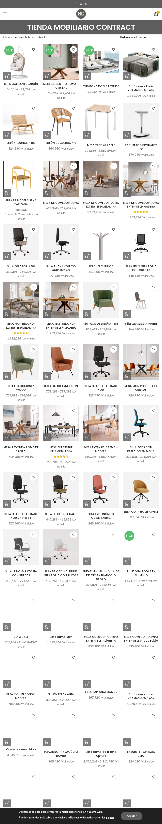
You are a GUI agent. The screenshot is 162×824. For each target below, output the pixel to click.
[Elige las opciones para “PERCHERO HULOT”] (87, 256)
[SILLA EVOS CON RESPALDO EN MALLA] (141, 423)
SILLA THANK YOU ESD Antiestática (61, 268)
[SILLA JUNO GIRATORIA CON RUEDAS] (21, 547)
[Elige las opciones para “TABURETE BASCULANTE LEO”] (127, 135)
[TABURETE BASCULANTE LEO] (141, 121)
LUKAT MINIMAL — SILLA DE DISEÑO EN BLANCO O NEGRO (101, 575)
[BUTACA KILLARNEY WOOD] (21, 362)
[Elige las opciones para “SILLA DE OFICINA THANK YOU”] (87, 376)
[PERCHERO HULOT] (101, 242)
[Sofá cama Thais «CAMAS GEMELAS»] (141, 62)
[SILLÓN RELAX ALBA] (61, 670)
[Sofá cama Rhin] (61, 613)
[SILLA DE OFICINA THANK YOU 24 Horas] (21, 490)
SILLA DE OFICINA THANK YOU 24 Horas (21, 516)
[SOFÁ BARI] (21, 613)
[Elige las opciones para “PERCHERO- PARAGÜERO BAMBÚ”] (47, 742)
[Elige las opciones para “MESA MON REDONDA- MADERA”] (7, 684)
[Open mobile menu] (5, 14)
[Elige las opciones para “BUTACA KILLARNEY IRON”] (47, 376)
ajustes (110, 818)
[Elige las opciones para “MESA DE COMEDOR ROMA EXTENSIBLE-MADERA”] (127, 193)
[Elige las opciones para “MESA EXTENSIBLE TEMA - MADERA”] (87, 437)
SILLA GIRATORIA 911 (21, 266)
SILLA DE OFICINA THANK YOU (101, 388)
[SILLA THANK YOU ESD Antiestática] (61, 242)
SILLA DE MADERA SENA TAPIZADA (21, 202)
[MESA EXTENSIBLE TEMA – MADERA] (101, 423)
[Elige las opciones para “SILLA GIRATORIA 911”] (7, 256)
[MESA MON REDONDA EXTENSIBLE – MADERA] (61, 300)
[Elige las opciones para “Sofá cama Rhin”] (47, 627)
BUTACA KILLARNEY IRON (61, 386)
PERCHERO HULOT (101, 266)
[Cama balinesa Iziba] (21, 728)
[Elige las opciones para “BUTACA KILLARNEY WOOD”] (7, 376)
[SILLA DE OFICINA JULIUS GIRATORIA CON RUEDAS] (61, 547)
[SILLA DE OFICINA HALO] (61, 490)
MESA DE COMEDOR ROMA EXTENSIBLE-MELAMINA (101, 205)
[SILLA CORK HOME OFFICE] (141, 490)
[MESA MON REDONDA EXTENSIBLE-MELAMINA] (21, 300)
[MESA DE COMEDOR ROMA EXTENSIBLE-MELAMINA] (101, 179)
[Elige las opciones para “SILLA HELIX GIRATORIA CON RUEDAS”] (127, 256)
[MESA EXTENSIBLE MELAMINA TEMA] (61, 423)
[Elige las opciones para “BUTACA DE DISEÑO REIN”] (87, 314)
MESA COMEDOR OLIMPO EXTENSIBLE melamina (101, 639)
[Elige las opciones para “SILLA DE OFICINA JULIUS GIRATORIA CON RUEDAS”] (47, 561)
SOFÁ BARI (21, 637)
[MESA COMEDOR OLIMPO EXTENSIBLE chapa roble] (141, 613)
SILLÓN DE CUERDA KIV (61, 143)
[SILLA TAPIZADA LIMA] (101, 789)
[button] (7, 76)
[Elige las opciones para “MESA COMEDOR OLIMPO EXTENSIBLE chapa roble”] (127, 627)
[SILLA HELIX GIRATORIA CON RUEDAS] (141, 242)
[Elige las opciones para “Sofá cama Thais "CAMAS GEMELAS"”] (127, 76)
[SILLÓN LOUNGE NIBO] (21, 121)
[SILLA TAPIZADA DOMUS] (101, 670)
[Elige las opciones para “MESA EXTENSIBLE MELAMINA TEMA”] (47, 437)
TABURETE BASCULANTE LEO (141, 147)
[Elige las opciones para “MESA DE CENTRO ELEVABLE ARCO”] (127, 803)
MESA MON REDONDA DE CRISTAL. (141, 388)
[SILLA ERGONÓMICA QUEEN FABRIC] (101, 490)
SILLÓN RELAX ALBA (61, 694)
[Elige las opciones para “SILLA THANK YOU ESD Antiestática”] (47, 256)
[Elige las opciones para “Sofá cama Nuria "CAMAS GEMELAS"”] (127, 684)
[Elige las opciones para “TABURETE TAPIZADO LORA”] (47, 803)
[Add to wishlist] (33, 49)
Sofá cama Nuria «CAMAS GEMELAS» (141, 696)
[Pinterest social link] (86, 4)
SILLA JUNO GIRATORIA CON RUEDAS (21, 573)
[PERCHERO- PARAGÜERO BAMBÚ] (61, 728)
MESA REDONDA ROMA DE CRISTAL (21, 449)
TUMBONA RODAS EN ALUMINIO (141, 573)
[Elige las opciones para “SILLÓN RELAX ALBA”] (47, 684)
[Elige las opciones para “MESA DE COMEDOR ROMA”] (47, 193)
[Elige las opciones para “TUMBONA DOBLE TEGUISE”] (87, 76)
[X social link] (80, 4)
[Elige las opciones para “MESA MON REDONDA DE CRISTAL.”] (127, 376)
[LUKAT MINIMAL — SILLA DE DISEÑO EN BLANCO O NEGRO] (101, 547)
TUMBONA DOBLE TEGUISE (101, 86)
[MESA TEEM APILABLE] (101, 121)
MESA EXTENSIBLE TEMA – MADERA (101, 449)
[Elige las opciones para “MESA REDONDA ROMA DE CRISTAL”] (7, 437)
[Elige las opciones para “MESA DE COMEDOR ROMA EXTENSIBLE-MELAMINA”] (87, 193)
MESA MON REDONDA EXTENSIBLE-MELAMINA (21, 326)
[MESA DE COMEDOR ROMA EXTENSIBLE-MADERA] (141, 179)
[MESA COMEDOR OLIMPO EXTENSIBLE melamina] (101, 613)
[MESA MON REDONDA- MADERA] (21, 670)
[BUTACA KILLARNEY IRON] (61, 362)
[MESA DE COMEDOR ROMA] (61, 179)
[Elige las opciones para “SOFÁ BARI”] (7, 627)
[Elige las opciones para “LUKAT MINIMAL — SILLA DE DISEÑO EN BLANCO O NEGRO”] (87, 561)
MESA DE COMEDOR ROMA (61, 203)
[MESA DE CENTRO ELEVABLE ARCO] (141, 789)
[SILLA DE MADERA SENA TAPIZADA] (21, 179)
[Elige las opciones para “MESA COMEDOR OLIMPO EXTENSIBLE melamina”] (87, 627)
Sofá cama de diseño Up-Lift (101, 754)
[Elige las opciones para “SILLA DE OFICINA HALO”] (47, 504)
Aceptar (132, 816)
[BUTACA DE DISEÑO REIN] (101, 300)
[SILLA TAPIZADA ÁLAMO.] (21, 789)
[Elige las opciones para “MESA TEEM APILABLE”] (87, 135)
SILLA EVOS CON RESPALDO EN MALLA (141, 449)
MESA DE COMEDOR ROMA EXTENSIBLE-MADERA (141, 205)
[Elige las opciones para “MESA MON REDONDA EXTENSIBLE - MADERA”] (47, 314)
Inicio (6, 37)
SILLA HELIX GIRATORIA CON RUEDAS (140, 268)
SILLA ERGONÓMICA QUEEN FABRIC (101, 516)
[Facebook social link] (75, 4)
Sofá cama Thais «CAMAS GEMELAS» (141, 88)
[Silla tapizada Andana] (141, 300)
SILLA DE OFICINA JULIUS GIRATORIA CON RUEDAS (61, 573)
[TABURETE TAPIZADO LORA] (61, 789)
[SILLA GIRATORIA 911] (21, 242)
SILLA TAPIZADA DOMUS (101, 692)
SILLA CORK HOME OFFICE (141, 512)
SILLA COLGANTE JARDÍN (21, 84)
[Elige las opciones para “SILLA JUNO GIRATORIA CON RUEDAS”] (7, 561)
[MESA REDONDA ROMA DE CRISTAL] (21, 423)
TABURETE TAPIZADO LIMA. (141, 754)
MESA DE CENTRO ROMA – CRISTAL (61, 86)
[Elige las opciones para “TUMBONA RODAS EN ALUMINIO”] (127, 561)
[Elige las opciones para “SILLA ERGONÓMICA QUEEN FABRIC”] (87, 504)
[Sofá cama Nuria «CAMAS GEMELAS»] (141, 670)
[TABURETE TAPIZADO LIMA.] (141, 728)
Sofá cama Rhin (61, 637)
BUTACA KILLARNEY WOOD (21, 388)
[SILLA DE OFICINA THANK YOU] (101, 362)
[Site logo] (81, 13)
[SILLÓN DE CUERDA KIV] (61, 121)
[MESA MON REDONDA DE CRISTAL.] (141, 362)
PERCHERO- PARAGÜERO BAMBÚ (61, 754)
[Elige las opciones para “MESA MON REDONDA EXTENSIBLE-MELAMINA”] (7, 314)
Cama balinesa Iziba (21, 749)
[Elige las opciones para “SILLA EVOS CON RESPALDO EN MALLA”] (127, 437)
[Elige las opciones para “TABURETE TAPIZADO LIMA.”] (127, 742)
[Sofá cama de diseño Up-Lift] (101, 728)
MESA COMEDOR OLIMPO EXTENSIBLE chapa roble (141, 639)
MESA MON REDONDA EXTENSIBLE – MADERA (61, 326)
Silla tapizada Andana (141, 324)
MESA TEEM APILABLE (101, 145)
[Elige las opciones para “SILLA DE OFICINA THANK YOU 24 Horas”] (7, 504)
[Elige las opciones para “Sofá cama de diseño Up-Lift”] (87, 742)
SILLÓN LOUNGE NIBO (21, 143)
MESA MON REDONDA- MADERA (21, 696)
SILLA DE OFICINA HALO (61, 514)
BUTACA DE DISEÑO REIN (101, 324)
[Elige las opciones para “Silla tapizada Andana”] (127, 314)
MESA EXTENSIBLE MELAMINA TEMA (61, 449)
